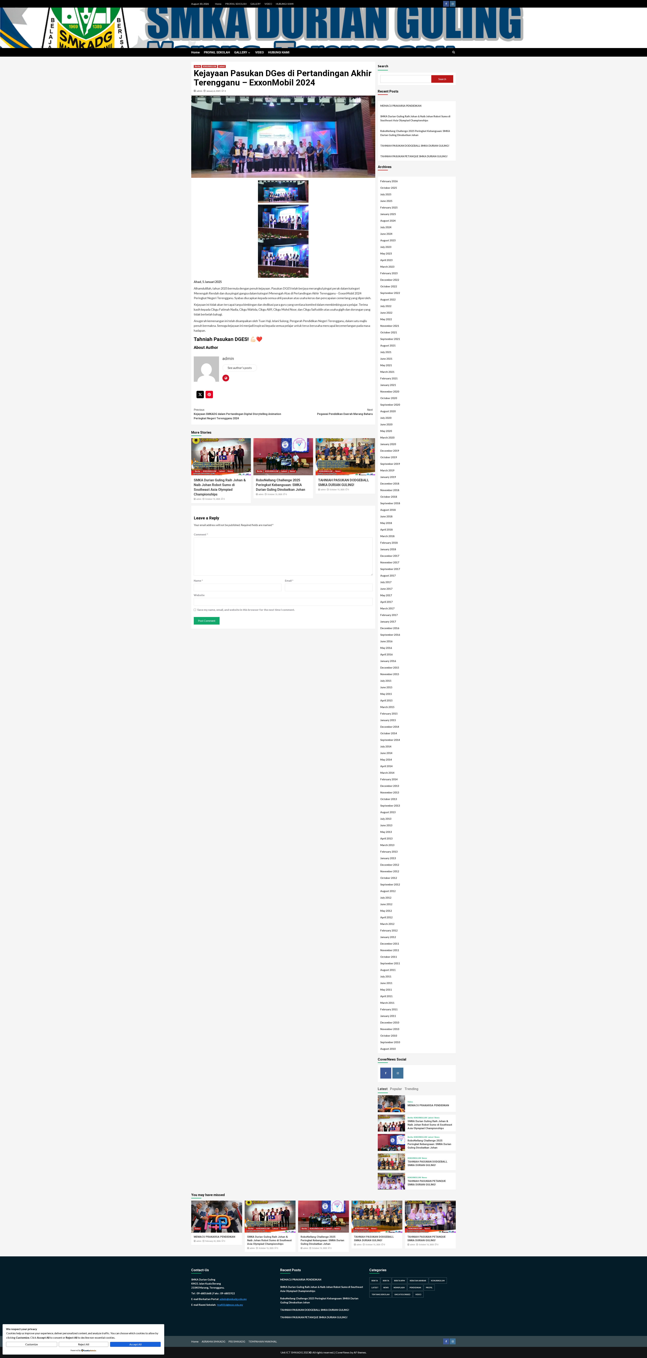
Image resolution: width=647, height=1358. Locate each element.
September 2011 (390, 963)
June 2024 (386, 233)
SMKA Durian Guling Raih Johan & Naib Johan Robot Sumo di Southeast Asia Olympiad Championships (415, 118)
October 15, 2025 (212, 499)
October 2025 (388, 187)
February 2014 (389, 779)
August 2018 (388, 509)
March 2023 (387, 266)
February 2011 (389, 1009)
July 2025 (385, 194)
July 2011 (385, 976)
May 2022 (386, 319)
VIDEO (268, 3)
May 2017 (386, 595)
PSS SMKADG (236, 1341)
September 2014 (390, 739)
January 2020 (388, 444)
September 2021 (390, 338)
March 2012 (387, 923)
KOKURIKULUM (209, 66)
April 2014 (386, 766)
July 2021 (385, 352)
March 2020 (387, 437)
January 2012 (388, 937)
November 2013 (389, 792)
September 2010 (390, 1042)
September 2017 (390, 568)
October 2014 (388, 733)
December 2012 (389, 864)
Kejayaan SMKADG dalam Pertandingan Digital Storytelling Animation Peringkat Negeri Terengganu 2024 (237, 414)
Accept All (135, 1344)
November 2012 (389, 871)
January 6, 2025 (213, 91)
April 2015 (386, 700)
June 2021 (386, 358)
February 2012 (389, 930)
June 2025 (386, 200)
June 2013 (386, 825)
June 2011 (386, 983)
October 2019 (388, 457)
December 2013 (389, 785)
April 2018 (386, 529)
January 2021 (388, 384)
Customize (31, 1344)
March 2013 (387, 845)
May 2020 (386, 430)
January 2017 (388, 621)
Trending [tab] (411, 1089)
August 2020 (388, 411)
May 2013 (386, 831)
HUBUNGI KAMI (285, 3)
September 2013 (390, 805)
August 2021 (388, 345)
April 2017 (386, 601)
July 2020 (385, 417)
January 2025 (388, 214)
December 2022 (389, 279)
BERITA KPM (399, 1280)
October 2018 (388, 496)
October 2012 (388, 877)
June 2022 (386, 312)
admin (199, 91)
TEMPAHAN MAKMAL (262, 1341)
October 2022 (388, 286)
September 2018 (390, 503)
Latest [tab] (383, 1089)
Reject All (83, 1344)
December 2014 (389, 726)
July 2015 (385, 680)
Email (289, 580)
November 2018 (389, 490)
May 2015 (386, 693)
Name (198, 580)
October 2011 (388, 956)
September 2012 (390, 884)
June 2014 (386, 753)
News (230, 471)
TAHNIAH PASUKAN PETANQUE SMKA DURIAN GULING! (414, 156)
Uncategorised (402, 1294)
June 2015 (386, 687)
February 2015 (389, 713)
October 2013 (388, 799)
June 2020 (386, 424)
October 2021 (388, 332)
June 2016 (386, 641)
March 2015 (387, 706)
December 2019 (389, 450)
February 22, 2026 (213, 1241)
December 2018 (389, 483)
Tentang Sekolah (381, 1294)
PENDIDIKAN (415, 1287)
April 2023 (386, 260)
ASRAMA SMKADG (213, 1341)
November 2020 (389, 391)
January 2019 (388, 476)
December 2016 (389, 628)
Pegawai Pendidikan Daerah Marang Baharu (345, 412)
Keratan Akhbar (418, 1280)
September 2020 (390, 404)
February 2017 (389, 614)
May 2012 (386, 910)
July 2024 (385, 227)
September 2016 (390, 634)
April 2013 (386, 838)
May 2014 (386, 759)
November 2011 (389, 950)
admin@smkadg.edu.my (233, 1299)
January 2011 (388, 1015)
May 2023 (386, 253)
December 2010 (389, 1022)
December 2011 (389, 943)
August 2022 (388, 299)
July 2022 (385, 306)
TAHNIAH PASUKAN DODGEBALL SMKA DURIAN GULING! (414, 145)
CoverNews (343, 1352)
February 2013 (389, 851)
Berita (197, 66)
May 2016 (386, 647)
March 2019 (387, 470)
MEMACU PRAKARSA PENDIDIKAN (400, 105)
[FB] (446, 4)
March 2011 (387, 1002)
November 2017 (389, 562)
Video (410, 1102)
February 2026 (389, 181)
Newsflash (399, 1287)
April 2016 (386, 654)
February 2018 (389, 542)
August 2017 (388, 575)
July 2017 (385, 582)
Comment (201, 534)
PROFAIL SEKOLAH (236, 3)
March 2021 (387, 371)
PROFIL (429, 1287)
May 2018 (386, 522)
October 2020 (388, 398)
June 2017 (386, 588)
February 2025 (389, 207)
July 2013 (385, 818)
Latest (222, 66)
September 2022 (390, 292)
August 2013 (388, 812)
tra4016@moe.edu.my (230, 1304)
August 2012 (388, 891)
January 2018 (388, 549)
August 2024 (388, 220)
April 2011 (386, 996)
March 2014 (387, 772)
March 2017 (387, 608)
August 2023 (388, 240)
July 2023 (385, 246)
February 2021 (389, 378)
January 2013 (388, 858)
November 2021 (389, 325)
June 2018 (386, 516)
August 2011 (388, 969)
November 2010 (389, 1029)
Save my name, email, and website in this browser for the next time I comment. (246, 609)
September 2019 (390, 463)
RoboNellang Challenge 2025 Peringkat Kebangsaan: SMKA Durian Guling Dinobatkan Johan (280, 485)
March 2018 (387, 536)
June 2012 (386, 904)
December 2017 (389, 555)
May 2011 (386, 989)
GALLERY (255, 3)
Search (383, 66)
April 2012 (386, 917)
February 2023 (389, 273)
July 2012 (385, 897)
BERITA (375, 1280)
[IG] (453, 4)
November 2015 (389, 674)
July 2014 (385, 746)
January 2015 (388, 720)
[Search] (454, 52)
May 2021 (386, 365)
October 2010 (388, 1035)
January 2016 (388, 660)
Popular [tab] (396, 1089)
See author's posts (240, 368)
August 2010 (388, 1048)
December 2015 (389, 667)
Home (218, 3)
